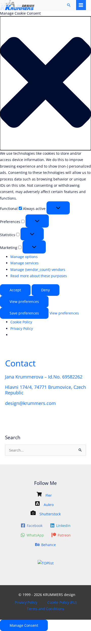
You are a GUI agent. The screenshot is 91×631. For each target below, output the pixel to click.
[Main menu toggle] (81, 5)
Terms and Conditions (45, 608)
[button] (45, 83)
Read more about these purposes (38, 275)
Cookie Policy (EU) (62, 602)
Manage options (24, 256)
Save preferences (24, 313)
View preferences (24, 301)
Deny (45, 290)
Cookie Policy (21, 322)
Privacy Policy (21, 328)
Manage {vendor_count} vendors (37, 269)
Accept (15, 290)
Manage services (24, 263)
